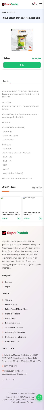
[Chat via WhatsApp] (39, 397)
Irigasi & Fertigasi (12, 314)
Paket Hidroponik (12, 341)
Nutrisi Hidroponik (12, 323)
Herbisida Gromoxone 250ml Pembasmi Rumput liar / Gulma (11, 213)
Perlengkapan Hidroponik (15, 337)
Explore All (36, 188)
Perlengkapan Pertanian (15, 332)
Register (8, 282)
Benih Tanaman (11, 304)
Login (7, 287)
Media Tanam (10, 318)
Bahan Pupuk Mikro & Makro (16, 309)
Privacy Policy (14, 393)
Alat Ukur (8, 300)
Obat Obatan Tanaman (14, 328)
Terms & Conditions (28, 393)
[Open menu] (40, 4)
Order (22, 65)
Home (4, 12)
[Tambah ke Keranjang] (18, 218)
